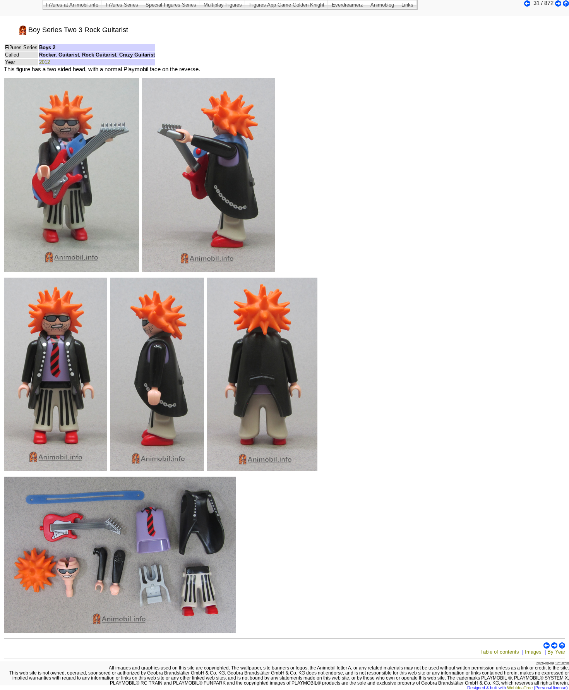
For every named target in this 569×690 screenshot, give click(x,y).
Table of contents (499, 652)
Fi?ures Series (122, 5)
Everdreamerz (347, 5)
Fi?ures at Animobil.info (72, 5)
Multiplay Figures (223, 5)
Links (407, 5)
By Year (556, 652)
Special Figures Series (171, 5)
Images (533, 652)
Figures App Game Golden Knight (286, 5)
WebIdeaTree (520, 687)
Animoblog (382, 5)
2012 (44, 62)
